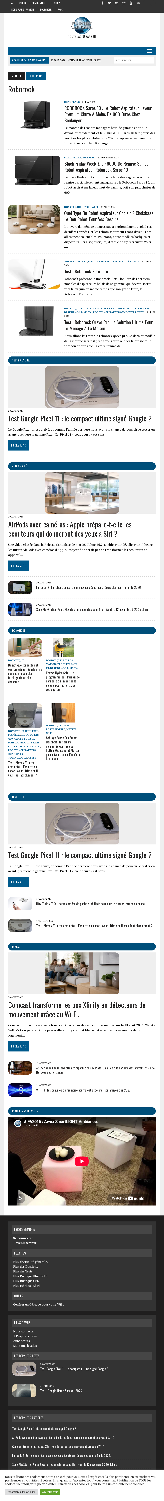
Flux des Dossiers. (25, 1266)
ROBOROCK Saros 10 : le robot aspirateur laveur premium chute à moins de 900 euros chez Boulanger (108, 114)
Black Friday (72, 157)
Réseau (16, 946)
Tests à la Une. (21, 360)
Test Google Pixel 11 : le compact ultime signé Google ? (80, 418)
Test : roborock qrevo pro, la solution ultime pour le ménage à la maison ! (108, 325)
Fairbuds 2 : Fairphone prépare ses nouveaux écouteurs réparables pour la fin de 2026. (88, 587)
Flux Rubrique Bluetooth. (30, 1276)
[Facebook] (102, 2)
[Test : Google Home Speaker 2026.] (24, 1395)
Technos (56, 3)
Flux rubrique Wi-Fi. (26, 1286)
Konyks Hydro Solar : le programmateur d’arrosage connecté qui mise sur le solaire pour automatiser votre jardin (63, 681)
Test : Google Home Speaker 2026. (61, 1390)
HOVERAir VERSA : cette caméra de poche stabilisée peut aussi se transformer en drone (90, 903)
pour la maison (91, 308)
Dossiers (70, 206)
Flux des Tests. (23, 1271)
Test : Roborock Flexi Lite (86, 271)
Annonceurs (21, 1341)
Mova (25, 734)
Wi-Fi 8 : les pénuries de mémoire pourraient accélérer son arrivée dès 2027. (83, 1090)
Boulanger (46, 9)
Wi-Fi (95, 206)
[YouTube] (131, 2)
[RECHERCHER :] (134, 59)
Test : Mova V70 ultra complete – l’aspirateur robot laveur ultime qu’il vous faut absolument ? (23, 768)
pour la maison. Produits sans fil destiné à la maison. (62, 664)
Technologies (17, 757)
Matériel (81, 261)
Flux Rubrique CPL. (26, 1281)
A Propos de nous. (25, 1336)
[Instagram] (116, 2)
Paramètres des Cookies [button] (21, 1492)
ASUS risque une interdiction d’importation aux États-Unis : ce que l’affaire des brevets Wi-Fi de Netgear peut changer (95, 1070)
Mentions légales (25, 1346)
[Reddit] (124, 2)
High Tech (83, 206)
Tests (135, 261)
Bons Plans (72, 101)
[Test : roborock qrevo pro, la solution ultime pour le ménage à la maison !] (34, 333)
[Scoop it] (152, 2)
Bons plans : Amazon (22, 9)
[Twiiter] (109, 2)
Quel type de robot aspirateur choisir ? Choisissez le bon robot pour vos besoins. (108, 216)
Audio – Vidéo (20, 466)
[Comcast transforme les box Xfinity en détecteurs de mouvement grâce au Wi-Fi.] (82, 991)
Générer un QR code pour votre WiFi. (38, 1304)
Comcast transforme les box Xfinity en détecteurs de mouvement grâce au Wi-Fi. (77, 1009)
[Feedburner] (145, 2)
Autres (69, 261)
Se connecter (23, 1238)
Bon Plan (88, 157)
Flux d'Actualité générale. (30, 1262)
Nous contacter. (24, 1331)
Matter (71, 729)
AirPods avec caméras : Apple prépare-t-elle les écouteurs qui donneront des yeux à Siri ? (70, 529)
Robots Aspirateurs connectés (109, 261)
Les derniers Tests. (27, 1356)
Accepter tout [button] (50, 1492)
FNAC (60, 9)
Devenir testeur (24, 1243)
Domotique (72, 308)
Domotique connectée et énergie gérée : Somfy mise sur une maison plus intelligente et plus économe (25, 673)
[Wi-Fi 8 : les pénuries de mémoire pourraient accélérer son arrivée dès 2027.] (20, 1094)
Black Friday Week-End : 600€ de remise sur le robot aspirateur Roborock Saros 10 (106, 166)
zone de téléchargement (32, 3)
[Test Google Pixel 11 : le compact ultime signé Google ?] (82, 405)
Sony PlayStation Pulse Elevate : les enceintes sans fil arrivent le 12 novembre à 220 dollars (92, 609)
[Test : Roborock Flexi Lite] (34, 286)
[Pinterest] (138, 2)
